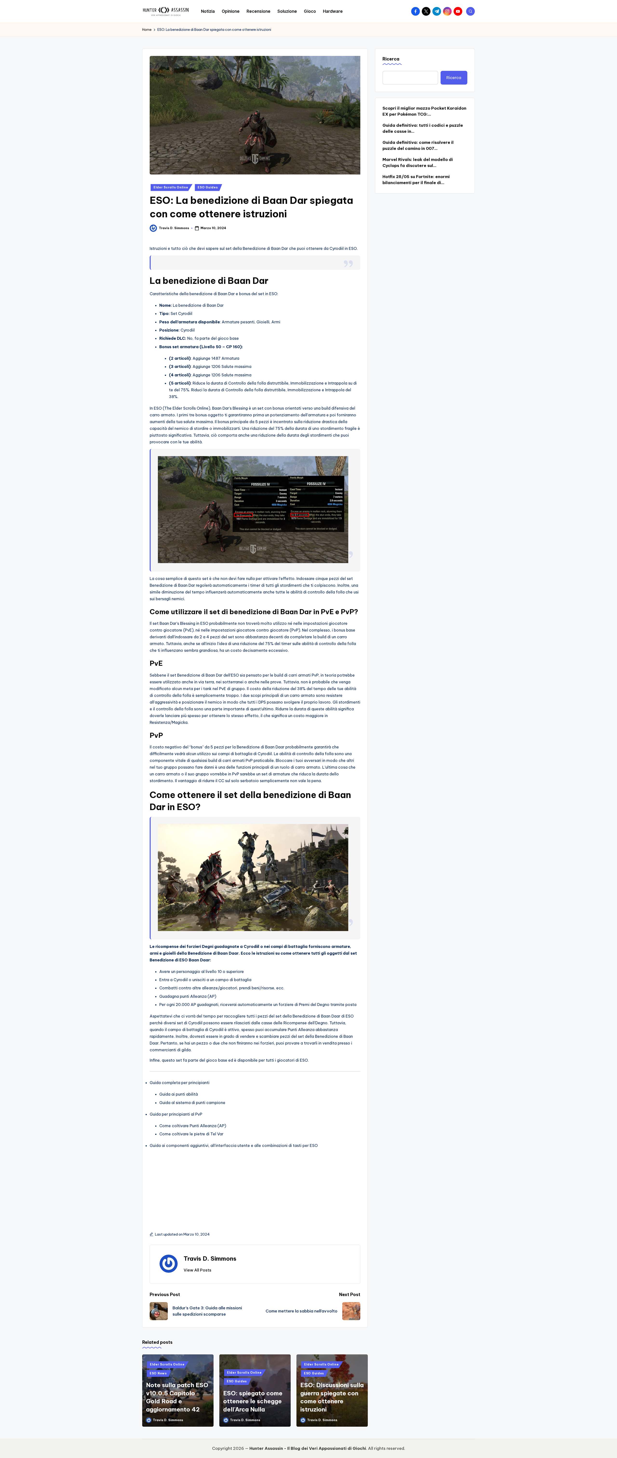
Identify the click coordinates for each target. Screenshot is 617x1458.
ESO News (158, 1373)
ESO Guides (208, 187)
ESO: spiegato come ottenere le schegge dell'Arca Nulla (252, 1401)
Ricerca (390, 59)
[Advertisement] (255, 1184)
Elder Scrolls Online (171, 187)
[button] (197, 1270)
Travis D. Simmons (210, 1258)
